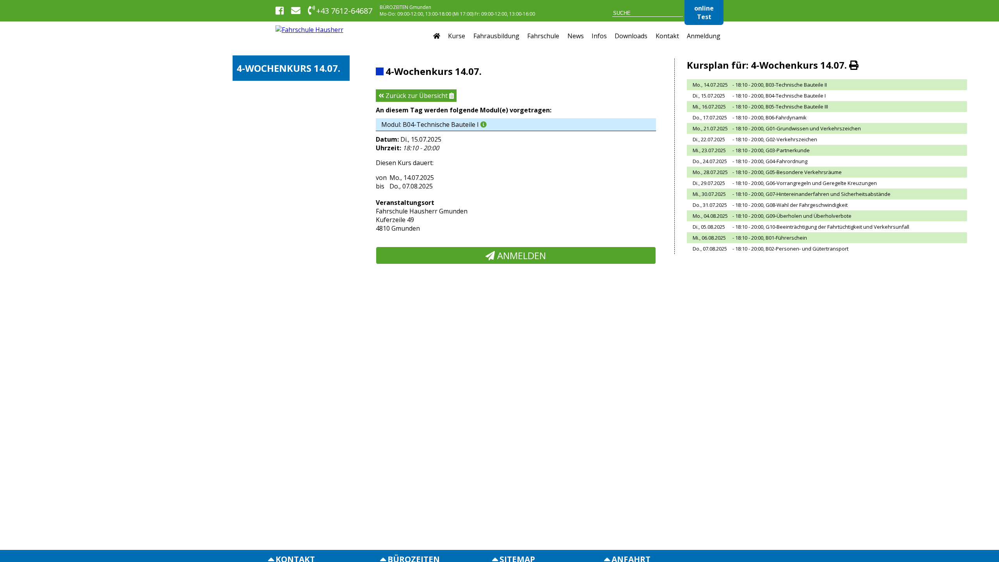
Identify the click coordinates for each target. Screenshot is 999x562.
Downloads (631, 36)
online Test (704, 12)
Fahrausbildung (496, 36)
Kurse (456, 36)
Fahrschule (543, 36)
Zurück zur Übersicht (416, 95)
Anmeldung (703, 36)
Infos (599, 36)
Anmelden (520, 255)
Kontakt (667, 36)
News (575, 36)
